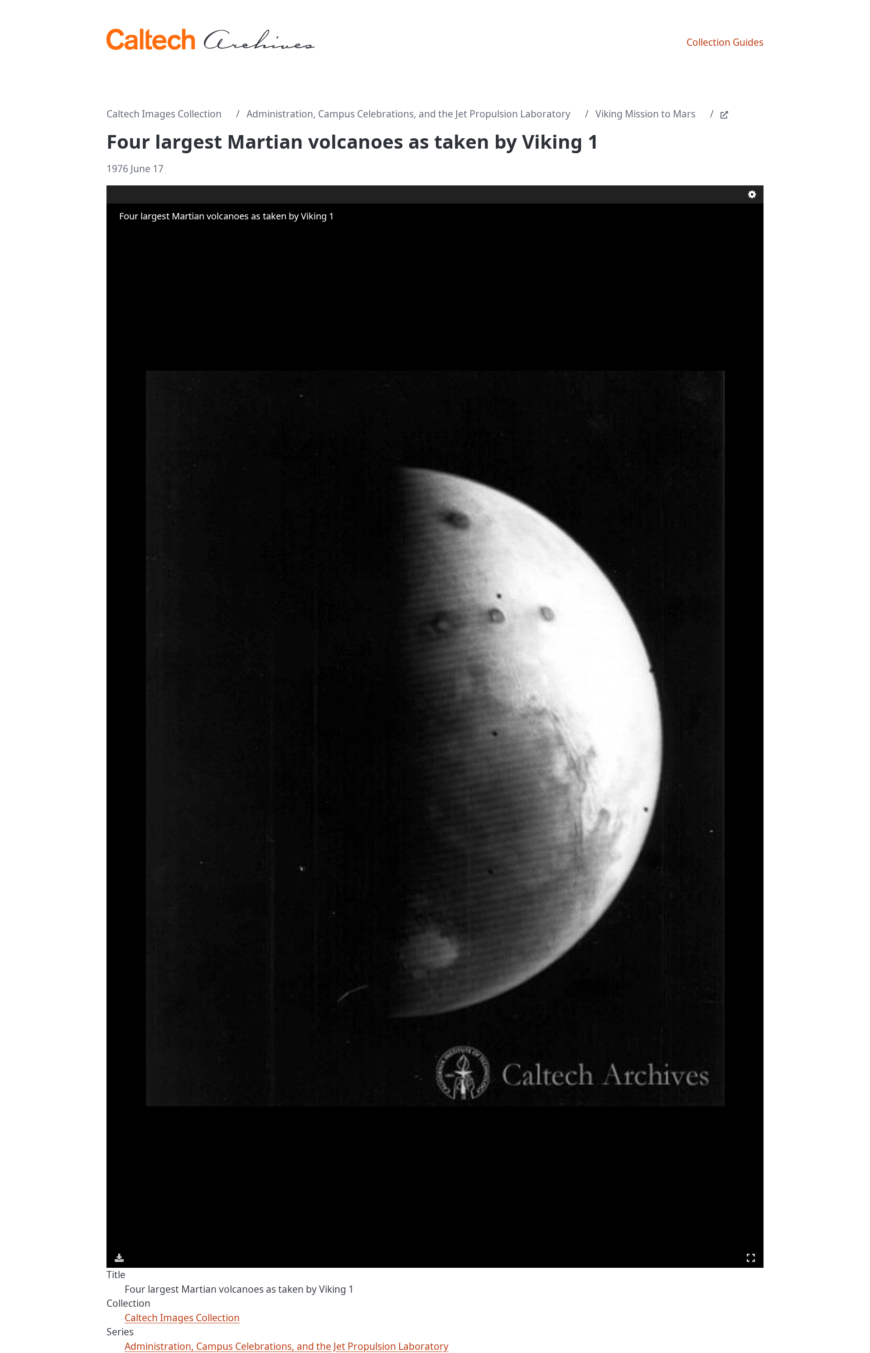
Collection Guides (725, 42)
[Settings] (752, 194)
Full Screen (751, 1258)
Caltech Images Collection (164, 113)
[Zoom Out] (132, 234)
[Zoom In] (120, 234)
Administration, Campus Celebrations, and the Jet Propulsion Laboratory (408, 113)
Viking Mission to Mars (645, 113)
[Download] (119, 1258)
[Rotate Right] (145, 234)
